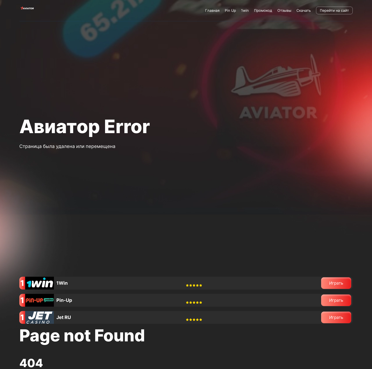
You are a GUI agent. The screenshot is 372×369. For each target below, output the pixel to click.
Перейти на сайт (334, 10)
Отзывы (284, 10)
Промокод (263, 10)
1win (245, 10)
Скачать (303, 10)
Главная (212, 10)
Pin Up (230, 10)
